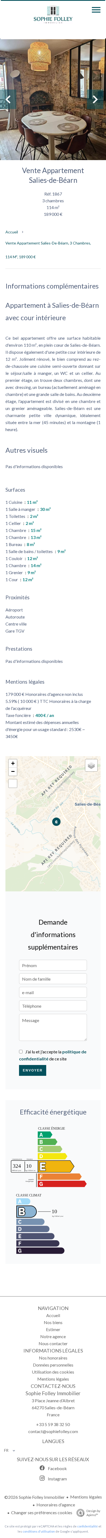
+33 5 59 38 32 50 (53, 1424)
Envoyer (33, 1070)
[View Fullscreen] (13, 783)
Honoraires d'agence (55, 1504)
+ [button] (13, 763)
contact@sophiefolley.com (53, 1431)
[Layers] (91, 765)
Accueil (11, 232)
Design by (93, 1513)
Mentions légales (86, 1496)
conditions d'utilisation (39, 1531)
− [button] (13, 771)
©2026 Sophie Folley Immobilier (34, 1497)
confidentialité (87, 1526)
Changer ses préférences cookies (41, 1512)
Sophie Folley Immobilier (53, 1393)
